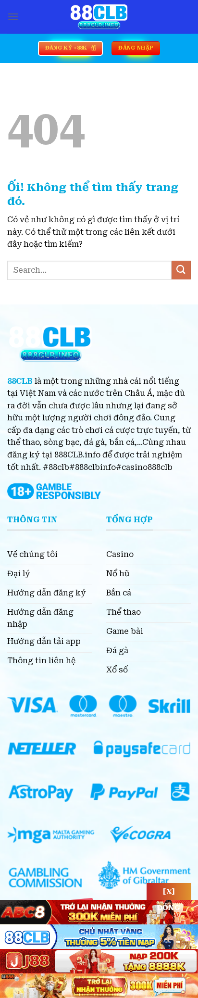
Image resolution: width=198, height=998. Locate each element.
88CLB (20, 381)
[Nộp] (181, 270)
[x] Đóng (169, 893)
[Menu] (13, 16)
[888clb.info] (99, 17)
